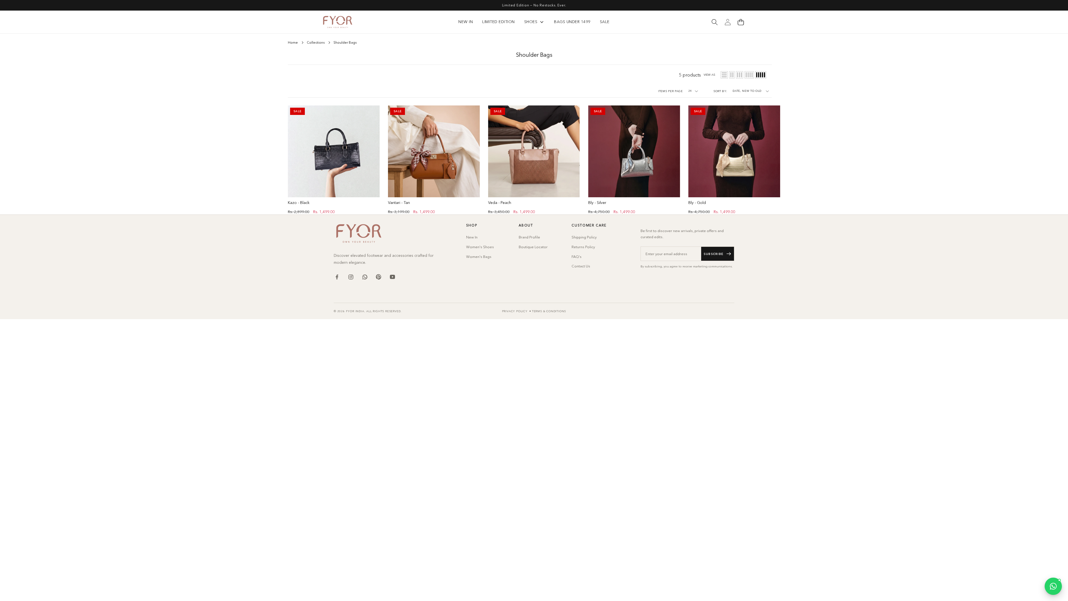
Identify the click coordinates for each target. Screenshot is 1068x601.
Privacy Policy (515, 311)
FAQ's (577, 256)
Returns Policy (583, 247)
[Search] (714, 22)
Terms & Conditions (549, 311)
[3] (739, 74)
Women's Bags (478, 256)
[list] (724, 74)
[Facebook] (337, 277)
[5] (760, 74)
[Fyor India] (338, 22)
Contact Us (581, 266)
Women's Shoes (480, 247)
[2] (732, 74)
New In (472, 237)
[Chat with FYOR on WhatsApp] (1053, 586)
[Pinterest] (378, 277)
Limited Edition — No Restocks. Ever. (534, 5)
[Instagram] (351, 277)
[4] (749, 74)
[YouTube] (392, 277)
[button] (740, 22)
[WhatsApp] (365, 277)
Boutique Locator (533, 247)
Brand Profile (529, 237)
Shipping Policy (584, 237)
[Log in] (727, 22)
